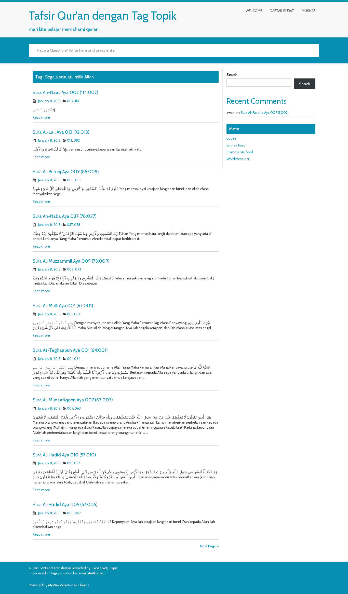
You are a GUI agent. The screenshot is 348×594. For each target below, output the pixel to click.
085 (78, 180)
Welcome (254, 10)
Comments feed (239, 152)
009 (70, 180)
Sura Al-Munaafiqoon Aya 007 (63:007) (73, 400)
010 (70, 463)
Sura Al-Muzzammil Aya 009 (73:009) (71, 261)
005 (70, 513)
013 (69, 140)
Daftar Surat (282, 10)
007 (70, 408)
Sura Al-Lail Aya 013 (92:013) (61, 132)
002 (70, 101)
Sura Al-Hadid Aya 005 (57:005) (65, 504)
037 (70, 225)
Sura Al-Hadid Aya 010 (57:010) (64, 455)
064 (77, 359)
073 (78, 269)
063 (78, 408)
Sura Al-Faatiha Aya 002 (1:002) (264, 112)
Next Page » (209, 546)
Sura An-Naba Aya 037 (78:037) (65, 216)
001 (70, 314)
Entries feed (235, 145)
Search (231, 74)
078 (77, 225)
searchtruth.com (91, 573)
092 (77, 140)
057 (77, 463)
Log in (231, 138)
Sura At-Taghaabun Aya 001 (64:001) (70, 350)
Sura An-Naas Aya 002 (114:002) (65, 92)
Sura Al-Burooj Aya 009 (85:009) (66, 171)
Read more (41, 117)
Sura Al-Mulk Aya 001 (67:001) (63, 305)
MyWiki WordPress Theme (68, 585)
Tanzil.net (99, 568)
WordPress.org (237, 159)
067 (77, 314)
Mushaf (308, 10)
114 (77, 101)
